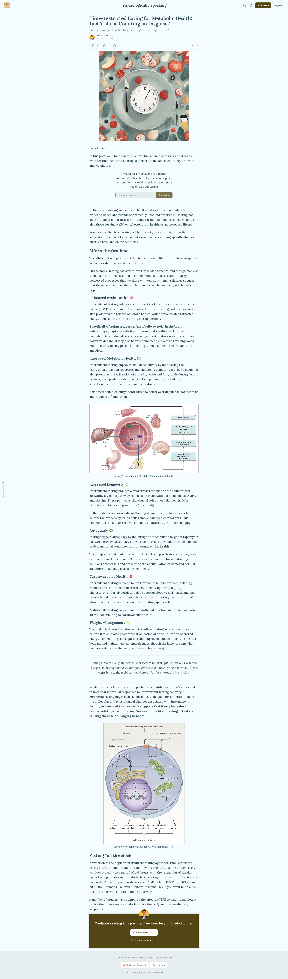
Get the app (159, 965)
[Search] (245, 5)
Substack (129, 972)
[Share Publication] (251, 5)
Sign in (279, 5)
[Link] (85, 251)
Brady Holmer (103, 36)
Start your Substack (136, 965)
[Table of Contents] (3, 490)
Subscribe (263, 5)
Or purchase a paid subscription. (144, 940)
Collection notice (164, 957)
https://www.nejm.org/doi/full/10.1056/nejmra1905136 (143, 476)
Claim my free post (144, 932)
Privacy (142, 957)
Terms (151, 957)
